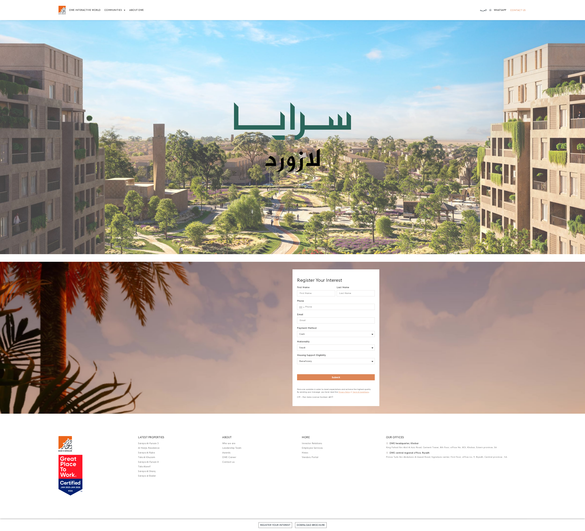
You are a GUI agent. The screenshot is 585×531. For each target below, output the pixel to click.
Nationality (303, 341)
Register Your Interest (275, 525)
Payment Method (306, 328)
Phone (300, 301)
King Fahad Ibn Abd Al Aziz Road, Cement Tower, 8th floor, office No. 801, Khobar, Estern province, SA (441, 447)
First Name (303, 287)
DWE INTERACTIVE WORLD (85, 10)
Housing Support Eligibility (311, 355)
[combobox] (301, 307)
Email (300, 314)
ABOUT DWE (136, 10)
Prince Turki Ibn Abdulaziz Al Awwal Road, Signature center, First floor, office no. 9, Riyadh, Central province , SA (446, 457)
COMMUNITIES (113, 10)
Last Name (343, 287)
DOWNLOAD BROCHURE (311, 525)
